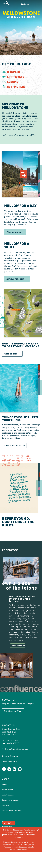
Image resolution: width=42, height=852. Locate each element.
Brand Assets (7, 789)
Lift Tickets (15, 77)
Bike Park (13, 72)
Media (4, 784)
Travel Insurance (9, 761)
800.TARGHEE (13, 743)
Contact (5, 805)
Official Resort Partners (12, 810)
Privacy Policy (8, 826)
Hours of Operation (10, 756)
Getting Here (16, 87)
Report (27, 4)
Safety (11, 823)
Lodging (12, 82)
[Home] (6, 4)
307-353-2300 (12, 740)
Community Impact (10, 800)
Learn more (16, 645)
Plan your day (13, 232)
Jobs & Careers (8, 795)
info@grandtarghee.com (17, 749)
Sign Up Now (15, 711)
